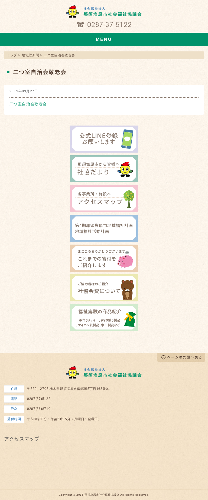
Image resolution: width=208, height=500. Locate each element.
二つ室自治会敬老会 (28, 104)
